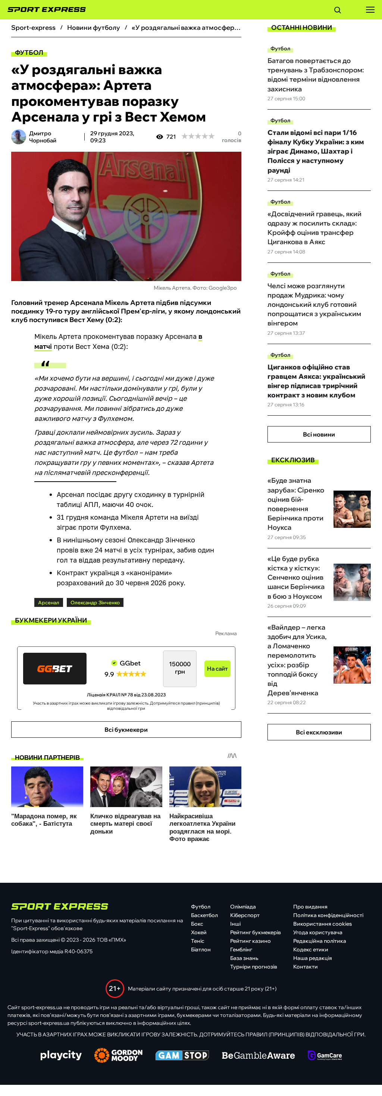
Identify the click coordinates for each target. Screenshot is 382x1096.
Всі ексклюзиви (319, 732)
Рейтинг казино (250, 941)
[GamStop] (182, 1056)
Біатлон (201, 949)
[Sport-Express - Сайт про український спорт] (43, 9)
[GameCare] (325, 1056)
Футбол (29, 52)
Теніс (197, 941)
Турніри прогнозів (253, 966)
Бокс (197, 923)
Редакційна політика (319, 941)
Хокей (199, 932)
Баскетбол (204, 915)
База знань (244, 958)
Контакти (305, 966)
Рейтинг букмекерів (255, 932)
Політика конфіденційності (328, 915)
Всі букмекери (126, 729)
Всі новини (319, 434)
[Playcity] (61, 1056)
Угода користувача (317, 932)
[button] (337, 11)
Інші (235, 923)
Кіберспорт (245, 915)
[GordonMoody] (118, 1056)
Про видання (310, 906)
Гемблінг (241, 949)
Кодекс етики (310, 949)
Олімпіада (243, 906)
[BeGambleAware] (258, 1056)
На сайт (217, 668)
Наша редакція (312, 958)
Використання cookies (322, 923)
